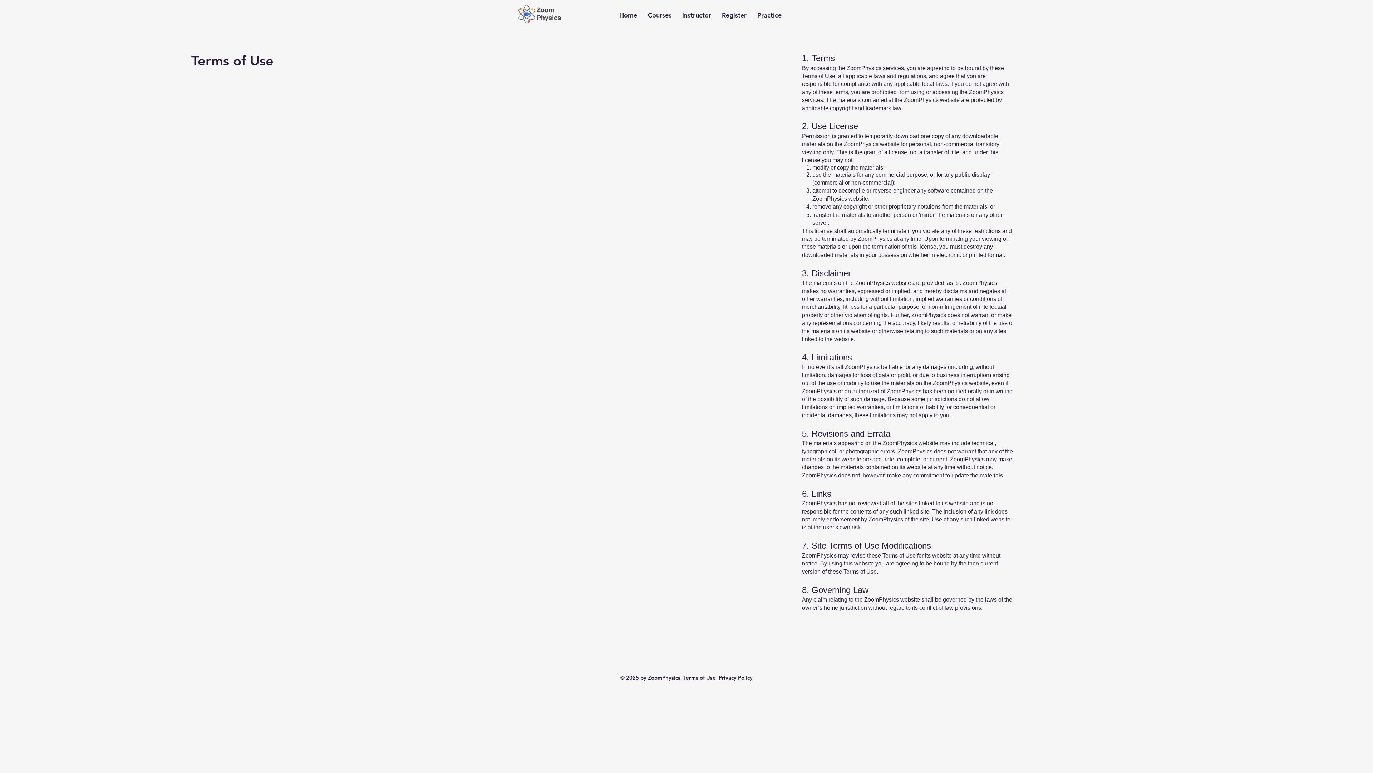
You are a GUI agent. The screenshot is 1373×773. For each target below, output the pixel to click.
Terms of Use (699, 677)
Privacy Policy (736, 677)
